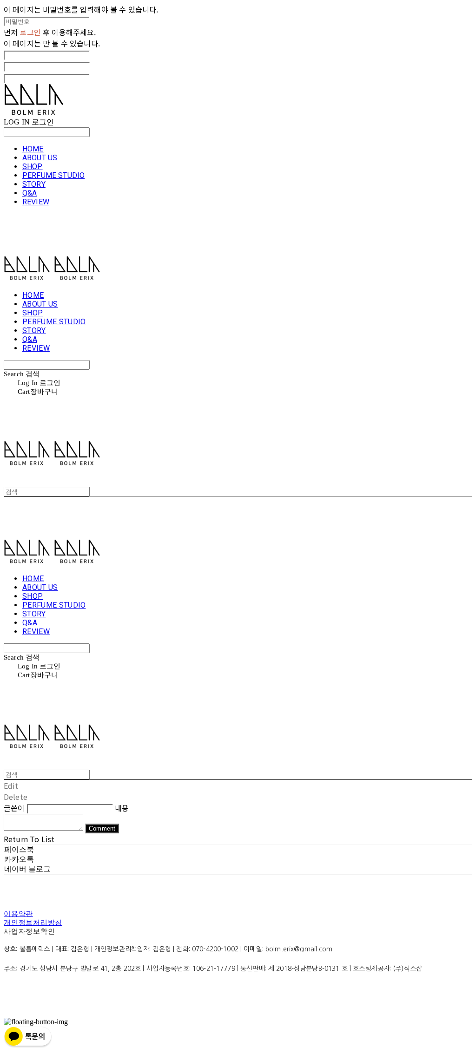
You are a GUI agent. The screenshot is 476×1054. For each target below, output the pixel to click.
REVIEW (35, 201)
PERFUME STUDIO (53, 175)
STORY (34, 184)
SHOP (32, 166)
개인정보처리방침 (33, 922)
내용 (122, 807)
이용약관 (18, 913)
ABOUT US (39, 157)
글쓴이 (14, 807)
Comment (102, 828)
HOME (33, 148)
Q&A (29, 193)
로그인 (30, 32)
